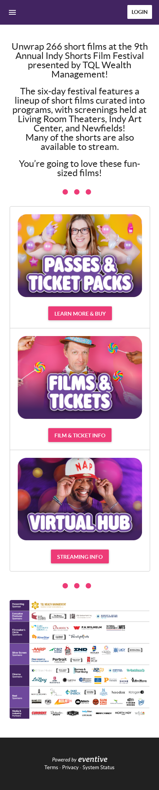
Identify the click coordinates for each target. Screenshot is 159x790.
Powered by (64, 760)
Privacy (70, 767)
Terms (51, 767)
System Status (99, 767)
